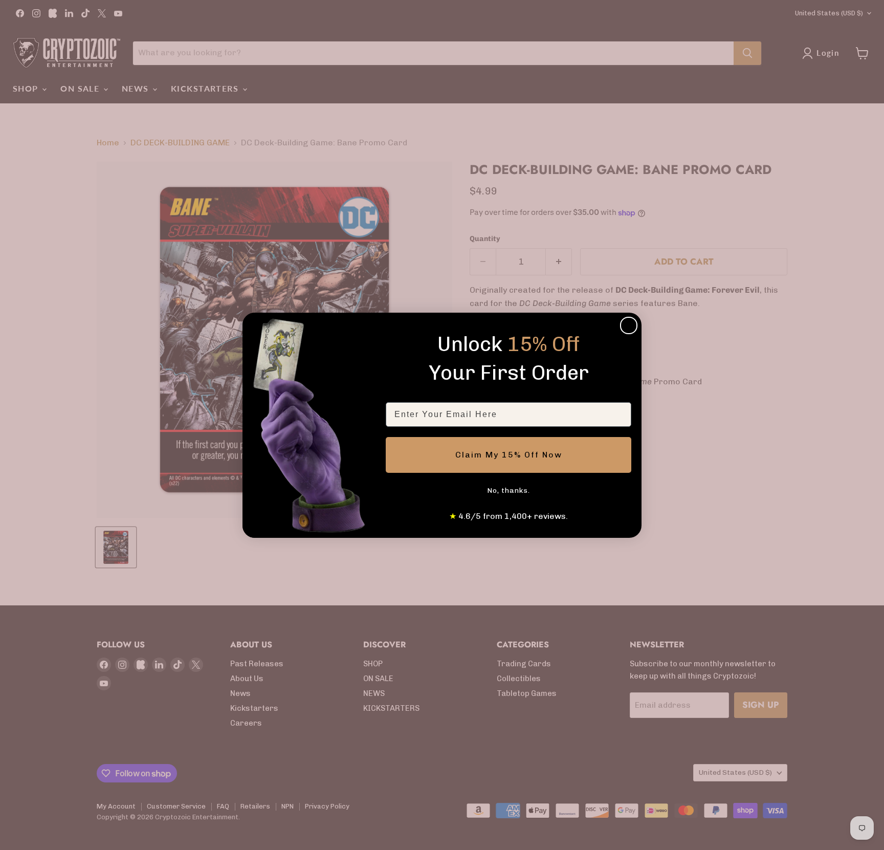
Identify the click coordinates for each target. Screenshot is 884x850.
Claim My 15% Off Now (508, 455)
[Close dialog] (628, 325)
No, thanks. (508, 490)
